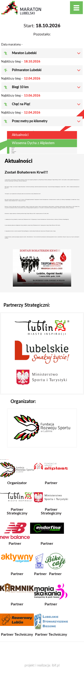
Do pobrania (14, 151)
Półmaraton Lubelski (27, 70)
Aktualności (20, 135)
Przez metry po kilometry (29, 121)
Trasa (12, 150)
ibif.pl (56, 665)
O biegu (13, 147)
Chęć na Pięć (21, 104)
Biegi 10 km (20, 87)
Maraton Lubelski (24, 53)
